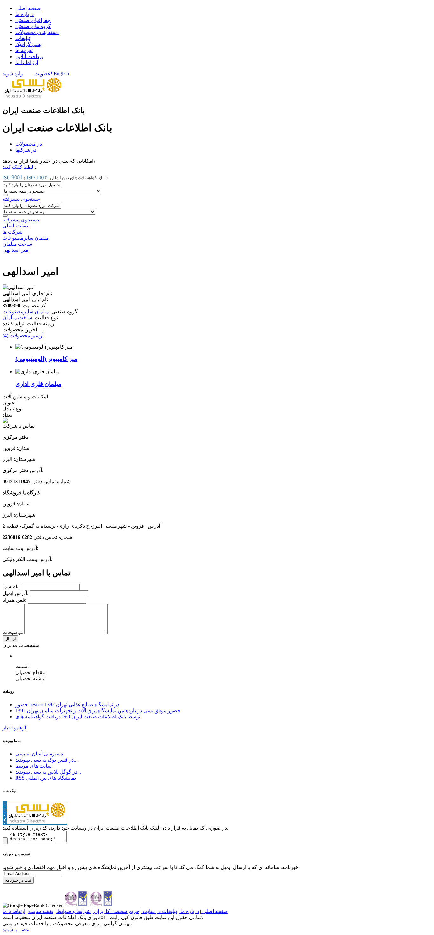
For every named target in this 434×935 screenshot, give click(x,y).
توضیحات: (13, 632)
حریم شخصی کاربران (116, 911)
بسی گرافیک (28, 44)
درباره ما (24, 14)
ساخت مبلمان (17, 244)
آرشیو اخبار (14, 727)
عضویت (42, 73)
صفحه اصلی (28, 8)
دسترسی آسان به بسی (39, 753)
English (61, 73)
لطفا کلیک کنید (19, 167)
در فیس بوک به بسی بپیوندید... (46, 759)
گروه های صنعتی (33, 26)
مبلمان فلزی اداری (38, 384)
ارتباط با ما (26, 62)
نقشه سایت (40, 911)
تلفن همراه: (15, 600)
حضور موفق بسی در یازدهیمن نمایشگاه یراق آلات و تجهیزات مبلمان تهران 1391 (97, 710)
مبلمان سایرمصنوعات (26, 238)
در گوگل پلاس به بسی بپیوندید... (48, 772)
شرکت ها (13, 231)
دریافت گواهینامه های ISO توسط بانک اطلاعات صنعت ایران (77, 716)
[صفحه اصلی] (32, 98)
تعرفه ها (24, 50)
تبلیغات (22, 38)
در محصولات (28, 143)
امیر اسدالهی (16, 250)
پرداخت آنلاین (29, 56)
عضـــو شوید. (17, 929)
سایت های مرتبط (33, 766)
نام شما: (12, 586)
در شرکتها (25, 149)
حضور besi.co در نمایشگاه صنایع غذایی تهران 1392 (67, 704)
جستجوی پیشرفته (21, 199)
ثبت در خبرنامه (18, 880)
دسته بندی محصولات (37, 32)
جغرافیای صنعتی (33, 20)
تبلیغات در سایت (159, 911)
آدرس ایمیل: (16, 593)
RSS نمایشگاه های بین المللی (45, 778)
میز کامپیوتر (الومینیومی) (46, 359)
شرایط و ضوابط (73, 911)
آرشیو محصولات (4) (23, 335)
